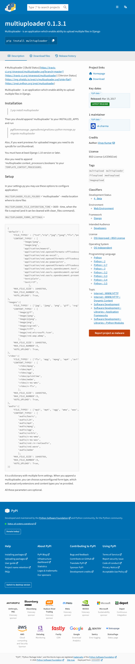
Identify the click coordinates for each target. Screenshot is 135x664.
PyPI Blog (42, 554)
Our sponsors (44, 575)
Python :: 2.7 (100, 265)
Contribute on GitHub (81, 559)
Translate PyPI (77, 563)
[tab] (16, 56)
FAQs (7, 571)
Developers (100, 228)
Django (98, 218)
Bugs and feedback (79, 554)
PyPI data (95, 93)
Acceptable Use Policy (114, 571)
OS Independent (103, 248)
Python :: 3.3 (100, 276)
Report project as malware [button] (109, 333)
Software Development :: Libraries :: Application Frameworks (107, 311)
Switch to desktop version (18, 584)
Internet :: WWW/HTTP (106, 293)
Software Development (106, 304)
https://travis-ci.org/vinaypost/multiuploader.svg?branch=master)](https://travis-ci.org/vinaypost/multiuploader (34, 71)
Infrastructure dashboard (44, 560)
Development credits (80, 571)
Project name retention (16, 567)
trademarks (78, 657)
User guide (10, 563)
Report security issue (113, 559)
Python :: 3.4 (100, 280)
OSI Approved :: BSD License (109, 238)
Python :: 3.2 (100, 272)
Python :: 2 (99, 261)
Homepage (99, 73)
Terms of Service (111, 554)
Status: (21, 523)
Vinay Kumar (105, 143)
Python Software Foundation (53, 518)
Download (99, 79)
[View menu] (117, 7)
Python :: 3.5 (100, 283)
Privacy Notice (110, 567)
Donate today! (12, 531)
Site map (71, 660)
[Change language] (125, 7)
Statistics (42, 566)
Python (98, 257)
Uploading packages (15, 559)
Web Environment (104, 208)
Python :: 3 (99, 269)
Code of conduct (111, 563)
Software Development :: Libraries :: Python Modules (109, 321)
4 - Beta (98, 198)
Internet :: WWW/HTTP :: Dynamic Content (107, 298)
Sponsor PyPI (76, 567)
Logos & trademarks (47, 570)
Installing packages (14, 554)
